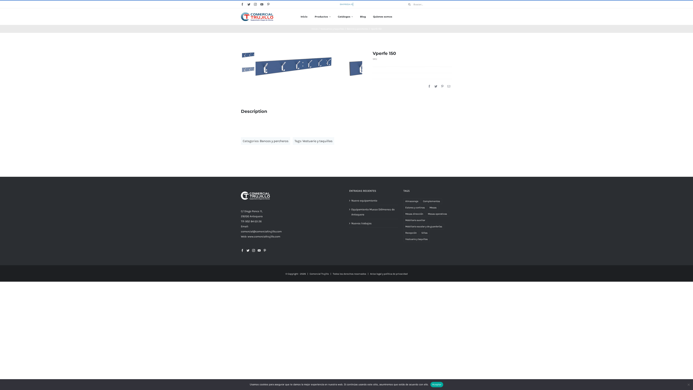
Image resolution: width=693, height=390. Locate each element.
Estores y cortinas (415, 207)
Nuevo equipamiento (364, 200)
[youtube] (261, 4)
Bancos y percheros (274, 141)
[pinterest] (268, 4)
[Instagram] (253, 250)
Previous (258, 67)
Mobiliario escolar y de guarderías (423, 226)
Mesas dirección (414, 214)
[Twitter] (436, 86)
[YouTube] (259, 250)
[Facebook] (429, 86)
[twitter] (248, 4)
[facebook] (242, 4)
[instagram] (255, 4)
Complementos (431, 201)
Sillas (424, 232)
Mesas (433, 207)
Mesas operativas (437, 214)
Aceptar (436, 384)
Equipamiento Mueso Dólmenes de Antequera (373, 212)
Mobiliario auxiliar (415, 220)
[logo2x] (257, 13)
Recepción (411, 232)
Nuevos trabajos (361, 223)
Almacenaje (411, 201)
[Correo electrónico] (449, 86)
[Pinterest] (442, 86)
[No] (688, 384)
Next (359, 67)
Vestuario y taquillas (317, 141)
